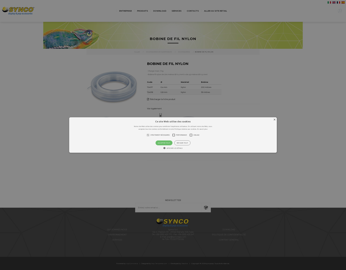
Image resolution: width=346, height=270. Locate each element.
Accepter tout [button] (164, 143)
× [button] (274, 120)
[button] (173, 135)
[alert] (173, 135)
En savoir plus (202, 129)
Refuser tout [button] (182, 143)
